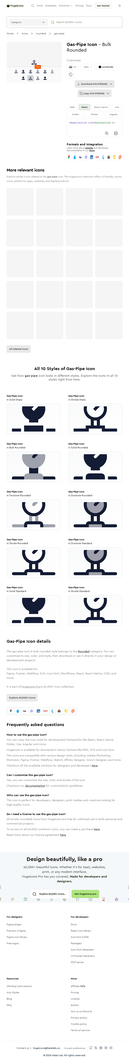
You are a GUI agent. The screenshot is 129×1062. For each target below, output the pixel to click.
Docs (92, 150)
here (95, 766)
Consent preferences (74, 1048)
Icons (25, 33)
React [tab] (84, 107)
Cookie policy (79, 1024)
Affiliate (78, 986)
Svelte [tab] (75, 114)
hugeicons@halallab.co (46, 1048)
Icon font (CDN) (80, 937)
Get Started (103, 5)
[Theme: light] (119, 6)
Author (75, 1005)
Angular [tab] (113, 114)
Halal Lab (57, 1055)
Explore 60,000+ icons (22, 697)
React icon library (81, 931)
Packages (76, 943)
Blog (9, 999)
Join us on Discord (81, 1011)
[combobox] (28, 22)
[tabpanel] (94, 128)
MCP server (77, 962)
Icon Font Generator (82, 949)
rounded (41, 33)
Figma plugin (14, 924)
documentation (35, 786)
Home (10, 33)
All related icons (18, 349)
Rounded (84, 651)
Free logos (13, 943)
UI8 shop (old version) (19, 986)
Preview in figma (16, 931)
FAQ (9, 1005)
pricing (89, 147)
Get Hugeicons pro (85, 894)
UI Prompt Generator (83, 956)
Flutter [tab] (94, 114)
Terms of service (80, 1030)
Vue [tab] (117, 107)
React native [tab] (101, 107)
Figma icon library (17, 937)
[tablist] (94, 110)
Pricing (75, 992)
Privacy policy (79, 1017)
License (75, 999)
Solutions (64, 5)
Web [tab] (72, 107)
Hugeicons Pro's (31, 687)
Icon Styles (13, 992)
